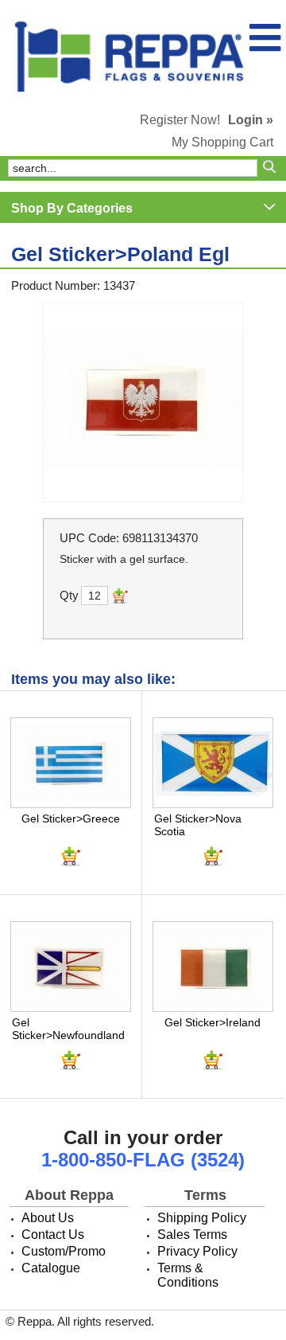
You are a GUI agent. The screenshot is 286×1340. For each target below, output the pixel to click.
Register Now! (180, 120)
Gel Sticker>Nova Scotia (198, 825)
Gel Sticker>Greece (70, 818)
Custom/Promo (63, 1251)
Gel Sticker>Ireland (212, 1022)
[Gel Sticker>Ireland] (213, 966)
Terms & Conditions (187, 1275)
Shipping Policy (201, 1218)
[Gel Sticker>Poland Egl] (143, 402)
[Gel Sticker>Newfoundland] (70, 966)
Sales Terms (192, 1234)
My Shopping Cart (222, 142)
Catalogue (50, 1268)
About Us (47, 1218)
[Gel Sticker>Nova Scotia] (213, 762)
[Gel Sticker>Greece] (70, 762)
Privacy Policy (197, 1251)
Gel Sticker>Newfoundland (68, 1028)
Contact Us (52, 1234)
